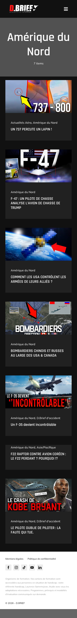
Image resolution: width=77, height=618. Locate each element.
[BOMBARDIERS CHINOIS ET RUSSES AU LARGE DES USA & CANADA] (38, 303)
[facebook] (8, 567)
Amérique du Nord (45, 122)
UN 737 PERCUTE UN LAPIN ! (31, 129)
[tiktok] (24, 567)
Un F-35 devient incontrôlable (33, 424)
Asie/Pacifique (46, 447)
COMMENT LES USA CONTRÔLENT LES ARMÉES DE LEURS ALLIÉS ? (38, 279)
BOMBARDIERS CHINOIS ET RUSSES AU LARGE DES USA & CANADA (37, 353)
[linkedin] (40, 567)
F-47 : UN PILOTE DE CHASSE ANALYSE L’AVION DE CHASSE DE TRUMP (35, 203)
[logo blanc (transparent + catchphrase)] (23, 6)
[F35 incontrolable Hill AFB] (38, 377)
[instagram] (16, 567)
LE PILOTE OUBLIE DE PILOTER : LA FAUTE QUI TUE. (36, 530)
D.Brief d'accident (48, 418)
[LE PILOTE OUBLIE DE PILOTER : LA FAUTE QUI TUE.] (38, 480)
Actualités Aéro (21, 122)
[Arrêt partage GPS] (38, 229)
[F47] (38, 151)
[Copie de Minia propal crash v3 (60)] (38, 81)
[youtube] (32, 567)
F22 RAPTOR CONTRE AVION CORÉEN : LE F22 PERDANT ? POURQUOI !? (38, 456)
